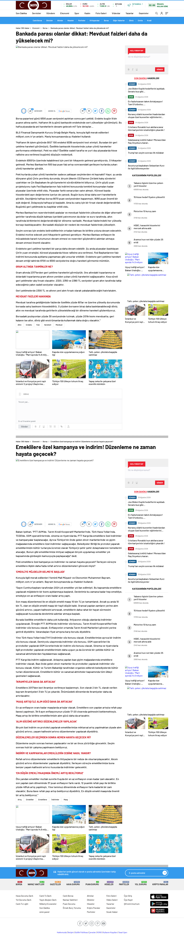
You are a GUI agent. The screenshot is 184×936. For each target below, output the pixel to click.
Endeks (29, 325)
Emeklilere (42, 799)
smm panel (44, 912)
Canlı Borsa (37, 20)
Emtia (140, 20)
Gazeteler (144, 13)
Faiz (38, 325)
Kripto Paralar (160, 883)
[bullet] (55, 426)
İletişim (71, 932)
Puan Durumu (92, 883)
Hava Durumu (73, 883)
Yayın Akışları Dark (47, 900)
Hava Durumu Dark (24, 896)
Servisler (36, 13)
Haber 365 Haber (22, 28)
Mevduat (59, 325)
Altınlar (60, 20)
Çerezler (92, 932)
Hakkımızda (62, 932)
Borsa (106, 20)
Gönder (24, 426)
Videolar (116, 13)
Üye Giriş (128, 896)
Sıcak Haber (112, 912)
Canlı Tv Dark (45, 896)
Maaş (66, 799)
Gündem (50, 13)
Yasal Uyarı (122, 932)
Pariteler (81, 20)
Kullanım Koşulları (110, 932)
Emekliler (30, 799)
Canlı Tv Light (22, 904)
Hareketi (47, 325)
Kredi (149, 20)
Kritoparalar (95, 20)
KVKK (99, 932)
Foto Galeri (101, 13)
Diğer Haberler (119, 20)
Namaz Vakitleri (36, 883)
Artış (20, 799)
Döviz (131, 20)
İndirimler (55, 799)
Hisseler (70, 20)
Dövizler (49, 20)
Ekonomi (64, 13)
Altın (19, 325)
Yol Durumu (141, 883)
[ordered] (51, 426)
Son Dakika (21, 13)
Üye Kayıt (128, 900)
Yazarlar (130, 13)
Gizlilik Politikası (81, 932)
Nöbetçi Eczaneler (48, 904)
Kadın (87, 13)
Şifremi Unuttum (131, 904)
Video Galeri (111, 900)
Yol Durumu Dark (23, 900)
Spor (76, 13)
